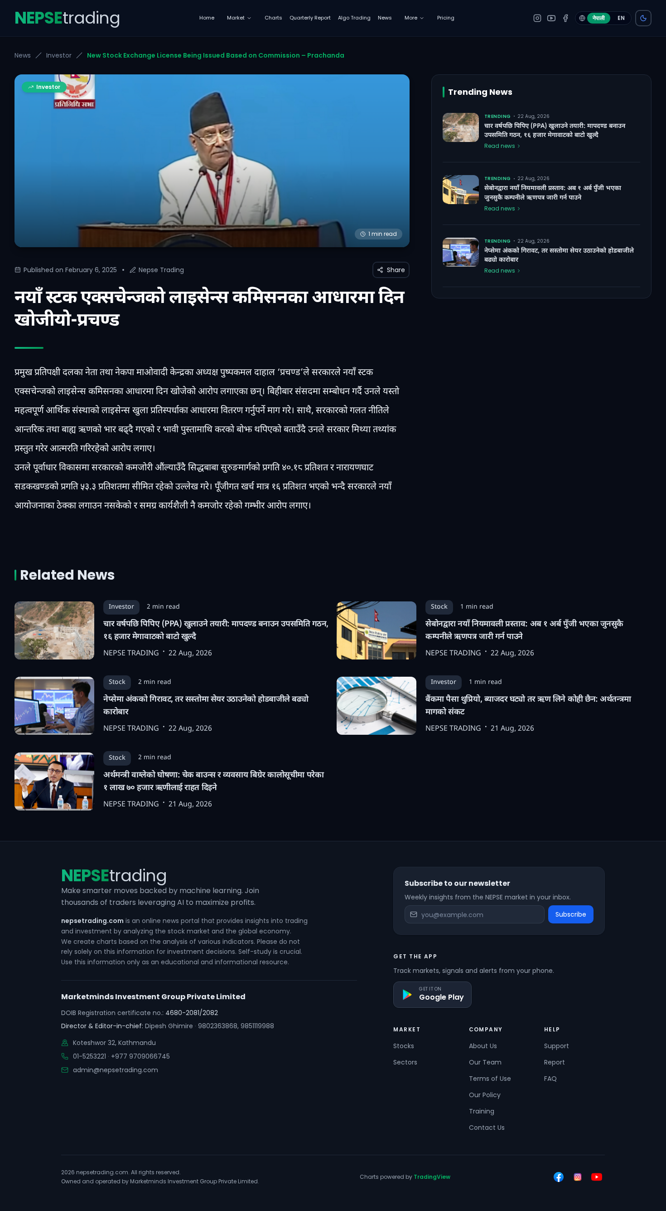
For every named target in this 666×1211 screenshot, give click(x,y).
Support (556, 1045)
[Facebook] (565, 18)
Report (554, 1062)
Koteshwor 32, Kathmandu (114, 1042)
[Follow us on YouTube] (597, 1177)
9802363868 (217, 1025)
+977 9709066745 (140, 1056)
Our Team (485, 1062)
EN (621, 18)
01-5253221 (89, 1056)
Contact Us (487, 1127)
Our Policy (485, 1094)
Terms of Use (490, 1078)
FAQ (550, 1078)
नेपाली (599, 18)
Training (481, 1111)
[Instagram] (537, 18)
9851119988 (257, 1025)
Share (396, 269)
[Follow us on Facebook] (558, 1177)
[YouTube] (551, 18)
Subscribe (570, 914)
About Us (483, 1045)
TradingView (432, 1177)
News (22, 55)
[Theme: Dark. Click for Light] (643, 18)
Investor (59, 55)
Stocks (403, 1045)
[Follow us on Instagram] (577, 1177)
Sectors (405, 1062)
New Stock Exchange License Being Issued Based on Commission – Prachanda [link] (215, 55)
